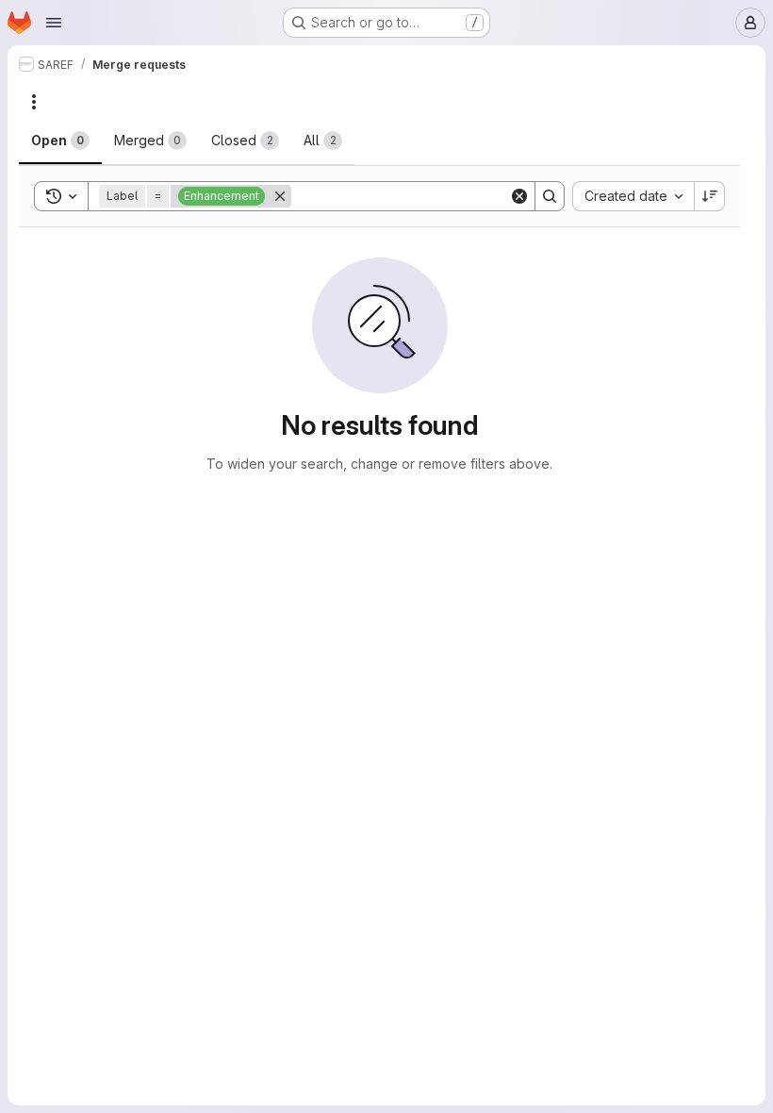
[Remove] (280, 196)
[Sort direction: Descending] (710, 196)
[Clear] (519, 196)
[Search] (550, 196)
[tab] (60, 140)
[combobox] (633, 196)
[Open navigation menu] (54, 23)
